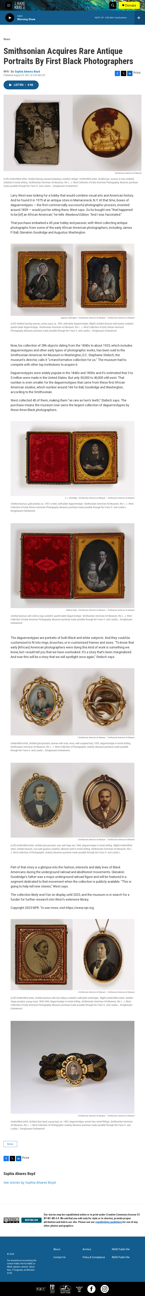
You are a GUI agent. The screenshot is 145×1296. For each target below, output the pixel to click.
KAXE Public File (121, 1249)
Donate (130, 5)
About (56, 1249)
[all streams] (140, 18)
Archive (87, 1249)
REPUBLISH (31, 1220)
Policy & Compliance (94, 1257)
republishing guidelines (109, 1222)
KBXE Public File (120, 1257)
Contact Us (59, 1257)
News (7, 39)
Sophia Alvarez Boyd (27, 71)
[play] (10, 18)
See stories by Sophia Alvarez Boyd (30, 1182)
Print (137, 72)
